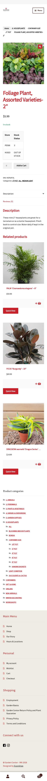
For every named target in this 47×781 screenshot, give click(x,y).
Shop (8, 631)
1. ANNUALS (10, 500)
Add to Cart (21, 166)
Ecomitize (18, 766)
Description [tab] (8, 193)
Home (6, 28)
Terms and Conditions (16, 723)
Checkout (10, 678)
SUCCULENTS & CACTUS (18, 575)
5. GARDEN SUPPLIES (14, 517)
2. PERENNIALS (11, 504)
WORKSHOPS (11, 602)
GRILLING (9, 589)
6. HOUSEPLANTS (18, 28)
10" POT (15, 544)
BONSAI (12, 535)
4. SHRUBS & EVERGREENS (16, 513)
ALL (20, 181)
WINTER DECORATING (14, 598)
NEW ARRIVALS (11, 593)
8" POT (14, 562)
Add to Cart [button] (39, 303)
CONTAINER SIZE (34, 28)
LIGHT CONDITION (15, 571)
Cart (8, 673)
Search (23, 776)
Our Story (10, 636)
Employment (12, 700)
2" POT (8, 32)
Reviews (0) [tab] (8, 201)
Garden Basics (12, 705)
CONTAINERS (11, 580)
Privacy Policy (12, 718)
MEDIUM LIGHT (27, 181)
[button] (40, 46)
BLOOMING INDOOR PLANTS (19, 531)
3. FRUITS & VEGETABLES (15, 508)
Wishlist (10, 668)
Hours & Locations (14, 641)
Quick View (10, 310)
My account (11, 663)
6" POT (14, 557)
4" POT (14, 553)
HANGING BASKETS (19, 566)
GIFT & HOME (11, 584)
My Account (8, 776)
